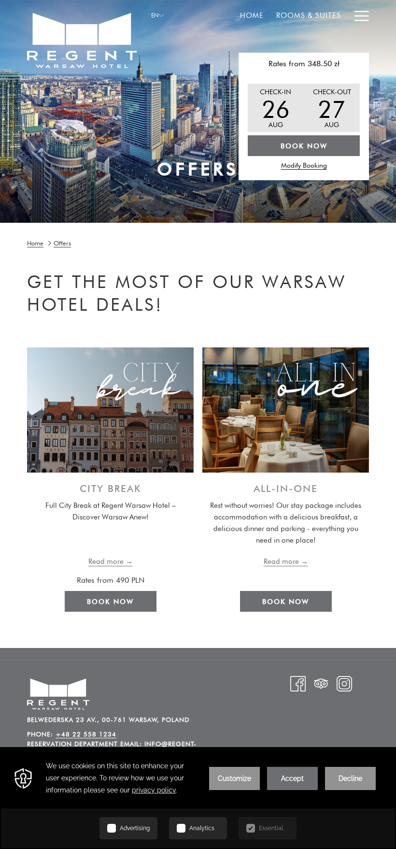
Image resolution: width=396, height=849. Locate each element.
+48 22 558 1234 (86, 734)
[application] (198, 798)
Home (35, 243)
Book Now (304, 146)
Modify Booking (304, 165)
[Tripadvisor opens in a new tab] (321, 683)
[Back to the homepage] (82, 34)
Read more (106, 561)
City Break (110, 488)
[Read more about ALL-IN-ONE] (285, 410)
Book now (110, 601)
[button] (276, 108)
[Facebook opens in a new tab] (298, 683)
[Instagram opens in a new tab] (344, 683)
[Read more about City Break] (110, 410)
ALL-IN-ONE (286, 488)
